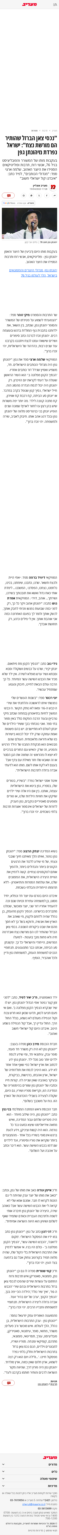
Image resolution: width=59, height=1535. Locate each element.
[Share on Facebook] (46, 195)
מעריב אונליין (40, 185)
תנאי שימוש (51, 1530)
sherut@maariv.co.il (33, 1504)
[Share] (54, 195)
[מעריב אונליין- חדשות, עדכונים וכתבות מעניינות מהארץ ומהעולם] (29, 4)
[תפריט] (56, 5)
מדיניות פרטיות (35, 1530)
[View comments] (8, 195)
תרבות (45, 130)
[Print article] (23, 195)
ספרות (34, 130)
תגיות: (53, 1381)
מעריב (54, 130)
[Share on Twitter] (39, 195)
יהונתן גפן (43, 1384)
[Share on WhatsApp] (31, 195)
